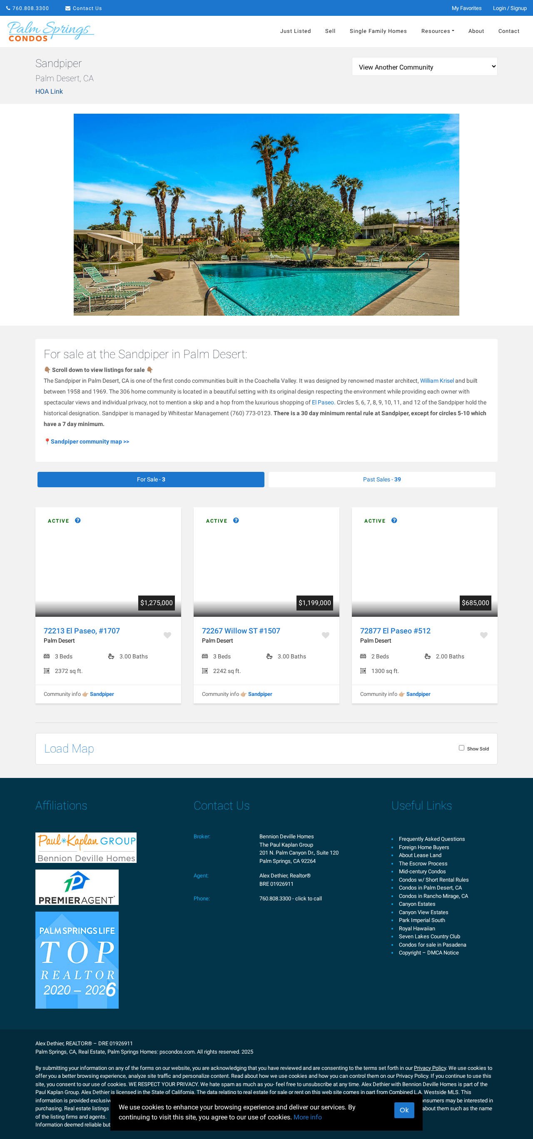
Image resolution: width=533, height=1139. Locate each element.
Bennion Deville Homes (286, 836)
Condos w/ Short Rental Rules (434, 880)
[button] (63, 521)
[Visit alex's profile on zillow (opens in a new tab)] (77, 887)
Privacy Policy (430, 1068)
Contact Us (87, 8)
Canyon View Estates (423, 912)
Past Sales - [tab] (382, 479)
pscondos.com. (177, 1052)
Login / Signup (510, 8)
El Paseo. (324, 402)
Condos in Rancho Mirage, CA (433, 896)
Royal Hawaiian (417, 928)
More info (308, 1117)
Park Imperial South (422, 920)
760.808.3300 (30, 8)
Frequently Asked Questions (432, 839)
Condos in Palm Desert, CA (430, 888)
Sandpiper (102, 694)
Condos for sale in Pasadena (432, 945)
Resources (436, 31)
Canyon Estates (417, 904)
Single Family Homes (378, 31)
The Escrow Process (423, 863)
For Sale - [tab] (151, 479)
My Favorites (467, 8)
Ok (404, 1110)
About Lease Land (420, 855)
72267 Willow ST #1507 (241, 630)
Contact (509, 31)
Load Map (69, 748)
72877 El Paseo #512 (395, 630)
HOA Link (49, 91)
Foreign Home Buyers (424, 847)
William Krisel (437, 380)
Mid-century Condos (422, 871)
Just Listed (295, 31)
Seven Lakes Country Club (429, 936)
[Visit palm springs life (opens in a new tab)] (77, 960)
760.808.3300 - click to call (290, 898)
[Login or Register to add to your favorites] (168, 635)
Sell (330, 31)
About (476, 31)
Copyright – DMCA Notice (429, 953)
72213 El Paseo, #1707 (82, 630)
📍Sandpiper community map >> (86, 441)
